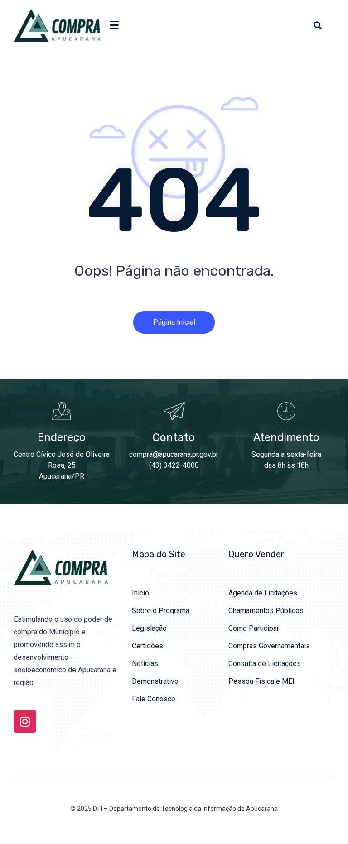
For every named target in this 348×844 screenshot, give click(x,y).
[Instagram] (25, 721)
